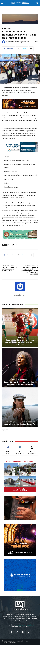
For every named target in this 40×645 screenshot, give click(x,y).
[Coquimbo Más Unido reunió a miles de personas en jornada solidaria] (20, 367)
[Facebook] (11, 632)
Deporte (20, 337)
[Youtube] (28, 632)
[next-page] (7, 430)
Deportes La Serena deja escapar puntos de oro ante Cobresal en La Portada (20, 342)
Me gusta (8, 446)
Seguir (20, 446)
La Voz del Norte (13, 41)
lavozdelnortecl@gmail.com (25, 625)
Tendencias (10, 11)
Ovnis (20, 419)
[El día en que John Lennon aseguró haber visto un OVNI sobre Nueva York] (20, 407)
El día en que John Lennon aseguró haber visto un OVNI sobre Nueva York (20, 423)
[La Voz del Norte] (4, 41)
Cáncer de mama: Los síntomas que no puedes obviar (9, 269)
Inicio (3, 11)
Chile (9, 245)
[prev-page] (3, 430)
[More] (31, 48)
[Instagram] (17, 632)
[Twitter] (23, 632)
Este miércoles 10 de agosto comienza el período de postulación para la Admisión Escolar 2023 (29, 271)
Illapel (15, 245)
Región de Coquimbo (19, 379)
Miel (20, 245)
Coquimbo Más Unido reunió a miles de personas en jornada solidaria (20, 383)
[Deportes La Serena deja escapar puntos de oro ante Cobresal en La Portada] (20, 327)
